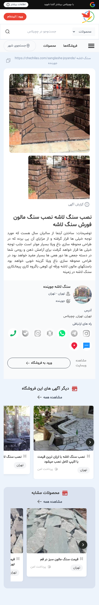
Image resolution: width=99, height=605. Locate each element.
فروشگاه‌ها (70, 46)
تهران (76, 568)
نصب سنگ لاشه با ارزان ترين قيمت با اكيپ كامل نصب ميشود (61, 459)
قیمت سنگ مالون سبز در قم (59, 559)
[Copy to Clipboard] (8, 61)
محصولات (49, 46)
